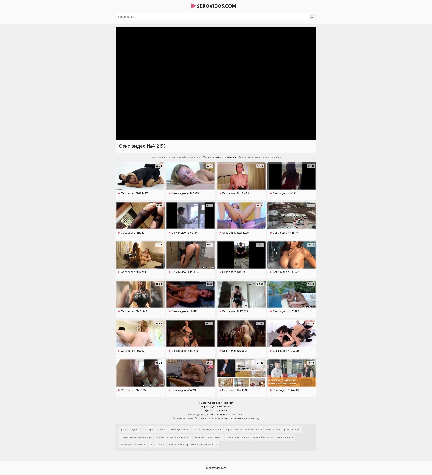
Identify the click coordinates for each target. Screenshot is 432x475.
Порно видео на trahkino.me (216, 407)
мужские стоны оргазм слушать (283, 429)
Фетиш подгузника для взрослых (221, 157)
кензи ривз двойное (154, 429)
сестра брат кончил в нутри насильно (273, 437)
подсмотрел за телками (133, 445)
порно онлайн (234, 418)
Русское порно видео (216, 410)
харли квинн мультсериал (207, 429)
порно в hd (218, 414)
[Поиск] (312, 17)
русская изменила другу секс (135, 437)
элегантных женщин (238, 437)
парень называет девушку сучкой (244, 429)
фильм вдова (157, 445)
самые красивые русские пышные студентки (193, 445)
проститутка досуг (129, 429)
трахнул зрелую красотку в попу (173, 437)
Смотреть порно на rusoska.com (216, 403)
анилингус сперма (179, 429)
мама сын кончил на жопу (209, 437)
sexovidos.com (216, 6)
